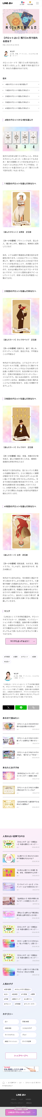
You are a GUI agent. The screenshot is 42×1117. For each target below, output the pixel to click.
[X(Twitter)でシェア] (8, 707)
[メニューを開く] (37, 3)
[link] (8, 3)
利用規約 (28, 1099)
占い (20, 1083)
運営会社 (29, 1103)
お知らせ (13, 1099)
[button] (21, 21)
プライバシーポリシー (17, 1103)
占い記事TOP (12, 1083)
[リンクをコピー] (33, 707)
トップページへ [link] (21, 1055)
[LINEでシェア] (21, 707)
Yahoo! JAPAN (21, 1107)
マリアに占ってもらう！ (20, 641)
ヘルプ (21, 1099)
